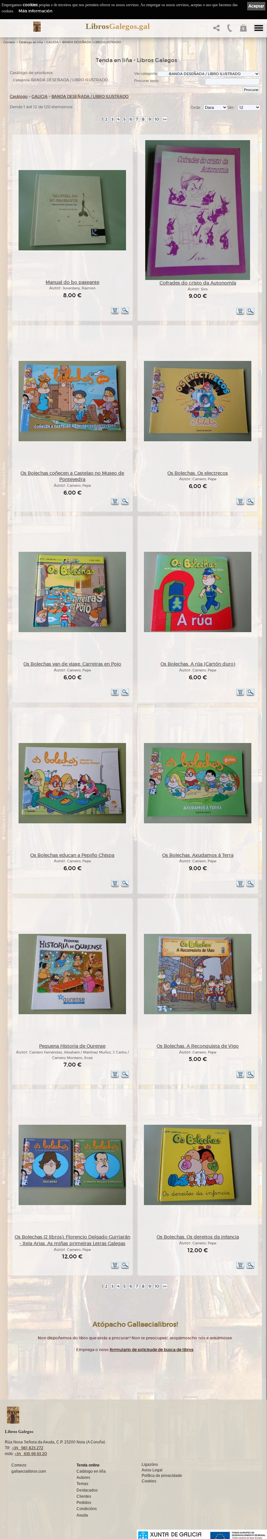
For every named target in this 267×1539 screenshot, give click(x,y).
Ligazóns (150, 1464)
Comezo (9, 42)
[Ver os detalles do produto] (125, 313)
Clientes (84, 1496)
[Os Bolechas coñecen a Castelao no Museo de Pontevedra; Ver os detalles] (72, 440)
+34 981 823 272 (27, 1447)
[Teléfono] (229, 30)
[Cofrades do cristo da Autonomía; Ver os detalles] (197, 279)
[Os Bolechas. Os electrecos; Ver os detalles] (197, 440)
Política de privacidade (162, 1476)
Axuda (82, 1515)
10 (157, 119)
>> (165, 119)
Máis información (35, 10)
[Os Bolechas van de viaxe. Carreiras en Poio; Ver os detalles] (72, 631)
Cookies (149, 1481)
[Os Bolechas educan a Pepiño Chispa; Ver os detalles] (72, 822)
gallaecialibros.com (28, 1471)
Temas (82, 1484)
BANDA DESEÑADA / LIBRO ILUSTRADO (91, 42)
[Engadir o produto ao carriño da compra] (114, 313)
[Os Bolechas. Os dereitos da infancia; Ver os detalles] (197, 1204)
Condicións (87, 1509)
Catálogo (19, 96)
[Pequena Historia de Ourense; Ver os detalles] (72, 1013)
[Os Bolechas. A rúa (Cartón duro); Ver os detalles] (197, 631)
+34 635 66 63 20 (31, 1453)
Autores (83, 1477)
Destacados (87, 1490)
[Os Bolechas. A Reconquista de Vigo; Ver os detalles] (197, 1013)
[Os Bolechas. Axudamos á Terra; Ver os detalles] (197, 822)
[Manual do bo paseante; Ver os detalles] (72, 249)
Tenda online (88, 1465)
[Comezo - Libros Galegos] (37, 26)
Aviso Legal (152, 1470)
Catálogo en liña (31, 42)
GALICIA (52, 42)
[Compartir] (215, 30)
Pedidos (84, 1503)
